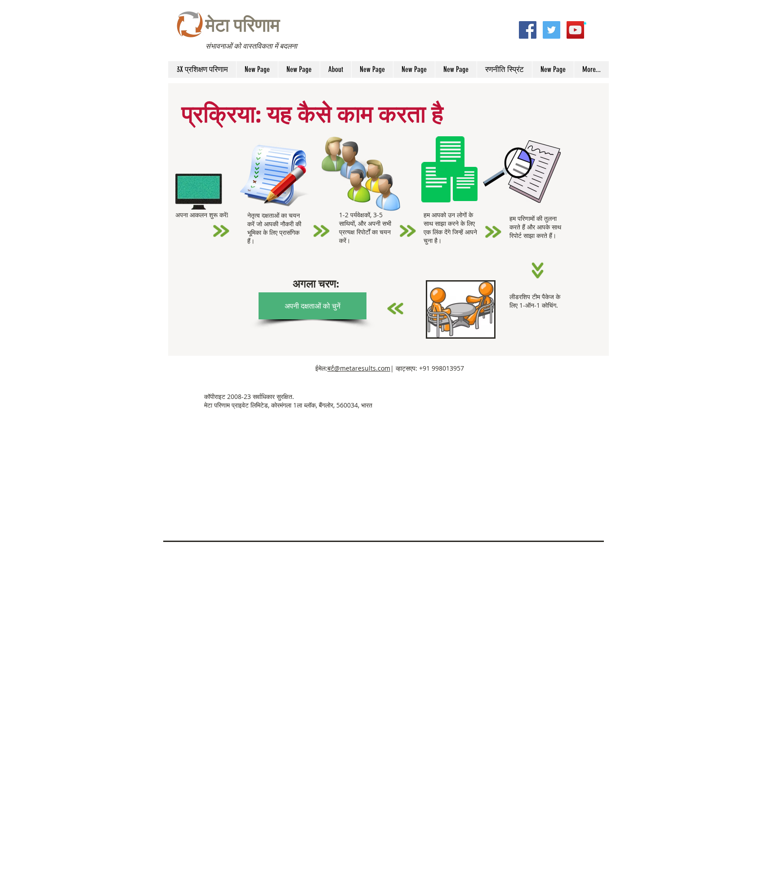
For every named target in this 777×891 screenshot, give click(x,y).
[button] (585, 22)
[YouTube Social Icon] (575, 30)
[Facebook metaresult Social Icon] (527, 30)
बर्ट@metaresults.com (358, 368)
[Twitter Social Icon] (551, 30)
